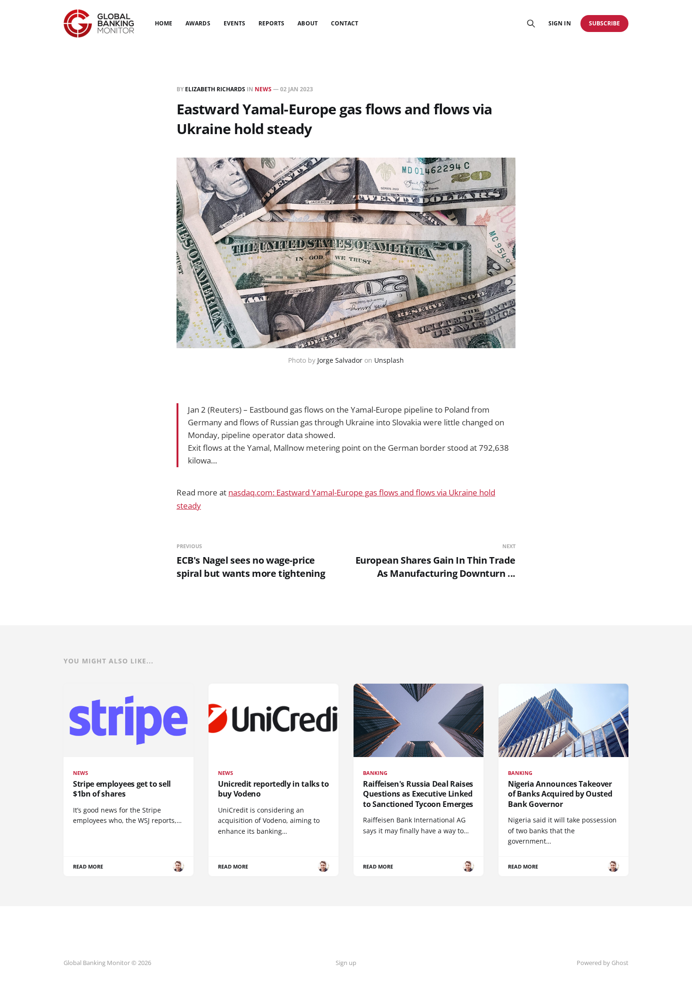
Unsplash (389, 360)
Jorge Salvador (339, 360)
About (307, 23)
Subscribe (604, 23)
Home (163, 23)
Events (234, 23)
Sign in (559, 23)
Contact (344, 23)
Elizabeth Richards (215, 89)
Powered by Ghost (602, 962)
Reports (271, 23)
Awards (197, 23)
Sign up (346, 962)
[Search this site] (531, 23)
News (263, 89)
